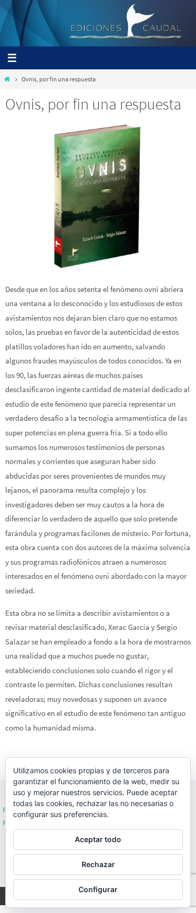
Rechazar (98, 864)
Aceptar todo (98, 839)
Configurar (98, 889)
